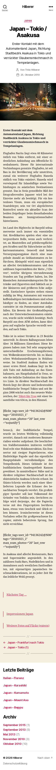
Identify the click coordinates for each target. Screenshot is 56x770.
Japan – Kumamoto (16, 692)
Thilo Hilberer (32, 69)
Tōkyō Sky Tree (28, 396)
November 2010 (14, 739)
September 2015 (14, 725)
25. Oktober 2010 (30, 74)
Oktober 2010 (12, 743)
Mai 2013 (9, 734)
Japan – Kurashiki (14, 685)
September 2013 (14, 729)
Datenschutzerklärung (15, 763)
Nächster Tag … (17, 595)
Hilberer (28, 6)
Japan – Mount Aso (15, 700)
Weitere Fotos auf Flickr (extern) (28, 626)
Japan (28, 20)
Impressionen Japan (20, 614)
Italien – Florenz (13, 678)
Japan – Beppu (13, 707)
